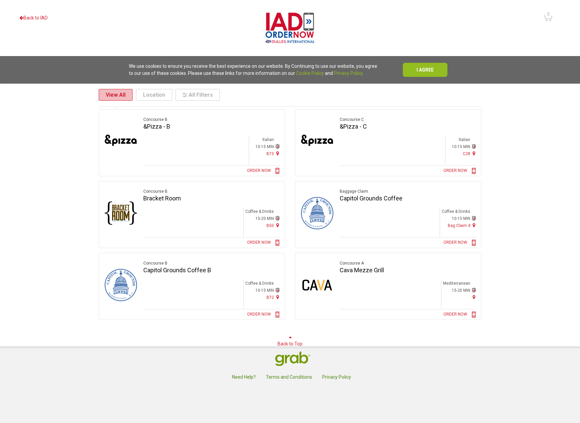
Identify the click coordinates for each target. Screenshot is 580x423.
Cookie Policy (310, 73)
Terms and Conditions (289, 377)
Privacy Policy (348, 73)
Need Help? (244, 377)
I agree (425, 70)
